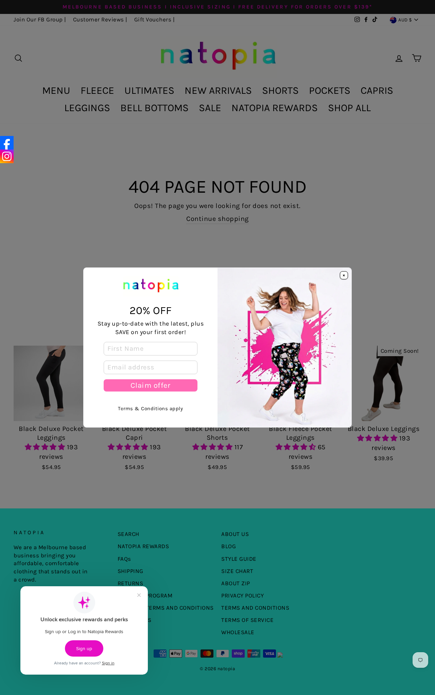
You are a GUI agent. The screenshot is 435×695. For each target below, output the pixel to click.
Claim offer (150, 385)
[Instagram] (7, 156)
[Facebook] (7, 143)
